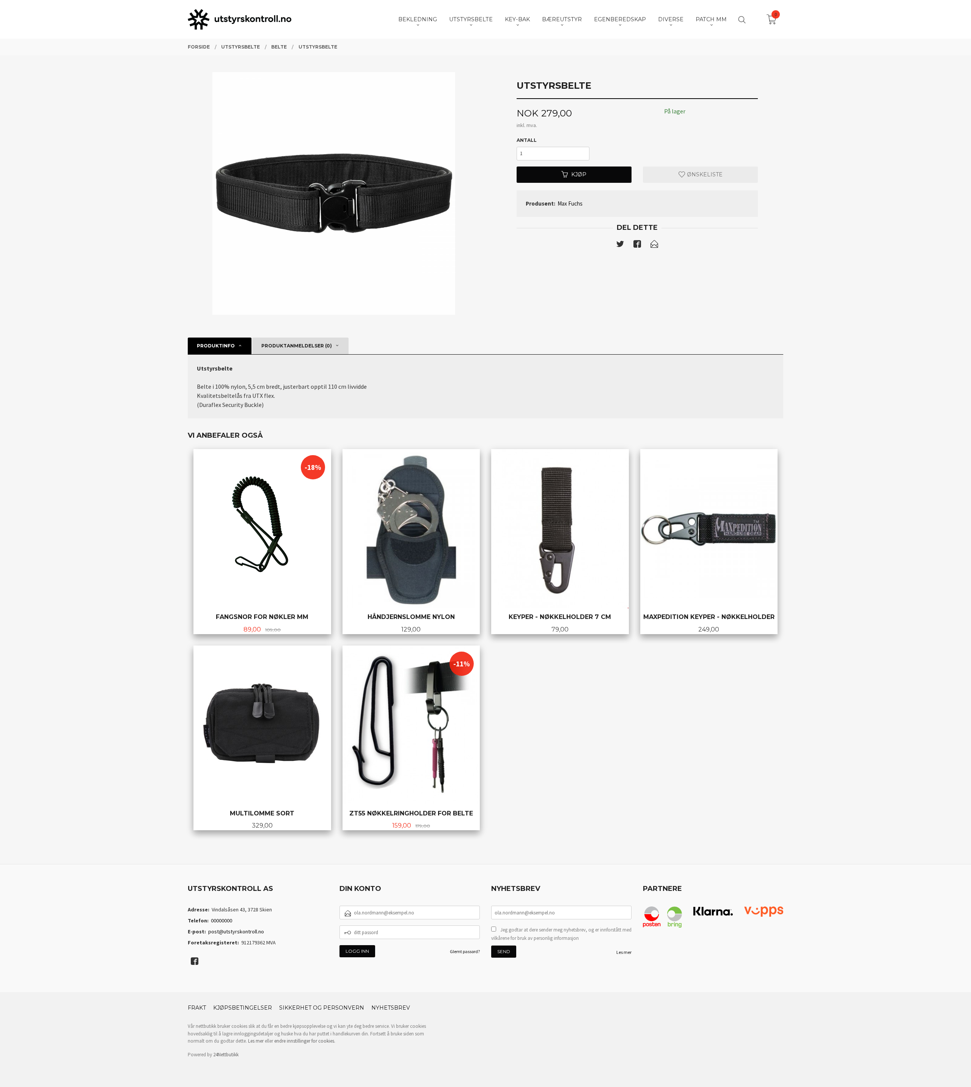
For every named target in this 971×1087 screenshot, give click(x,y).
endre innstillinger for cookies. (304, 1041)
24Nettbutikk (226, 1054)
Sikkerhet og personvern (321, 1007)
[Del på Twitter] (620, 245)
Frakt (197, 1007)
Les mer (624, 952)
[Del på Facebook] (637, 245)
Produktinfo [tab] (216, 346)
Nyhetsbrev (390, 1007)
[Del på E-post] (654, 245)
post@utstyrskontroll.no (236, 931)
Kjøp (578, 174)
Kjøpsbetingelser (242, 1007)
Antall (527, 140)
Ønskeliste (704, 174)
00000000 (221, 920)
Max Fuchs (570, 203)
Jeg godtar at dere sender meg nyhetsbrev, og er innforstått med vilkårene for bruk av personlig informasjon (561, 934)
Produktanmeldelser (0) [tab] (296, 346)
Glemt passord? (465, 951)
